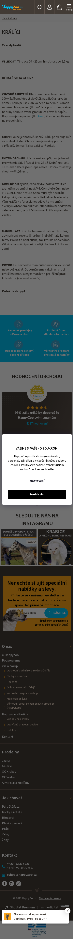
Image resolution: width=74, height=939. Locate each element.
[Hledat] (39, 7)
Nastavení (37, 481)
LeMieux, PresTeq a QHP (30, 919)
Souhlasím (37, 494)
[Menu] (69, 7)
